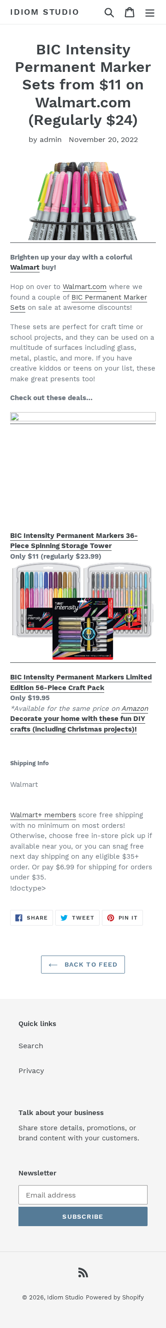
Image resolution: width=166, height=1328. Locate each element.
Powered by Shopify (115, 1297)
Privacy (31, 1070)
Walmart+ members (43, 815)
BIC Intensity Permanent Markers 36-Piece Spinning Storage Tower (74, 540)
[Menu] (150, 12)
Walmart (25, 267)
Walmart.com (85, 287)
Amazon (134, 708)
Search (30, 1045)
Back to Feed (90, 964)
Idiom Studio (44, 12)
